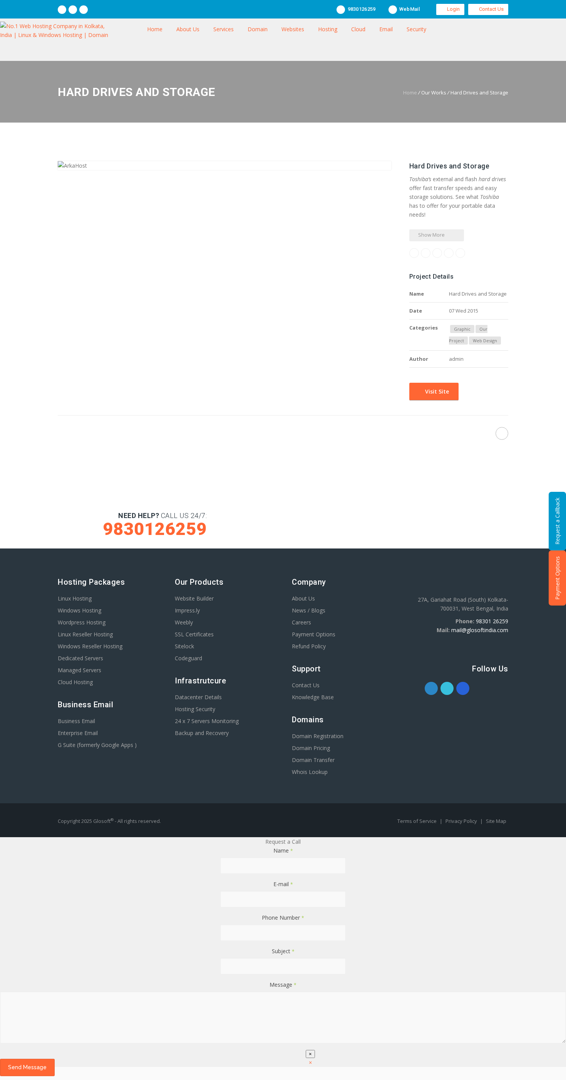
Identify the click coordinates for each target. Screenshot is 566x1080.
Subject (283, 951)
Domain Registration (317, 736)
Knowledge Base (313, 697)
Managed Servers (79, 670)
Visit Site (436, 391)
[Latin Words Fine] (502, 433)
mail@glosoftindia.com (479, 630)
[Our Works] (276, 435)
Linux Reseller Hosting (85, 634)
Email (386, 29)
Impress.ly (187, 610)
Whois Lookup (310, 772)
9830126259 (360, 9)
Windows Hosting (79, 610)
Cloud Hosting (75, 682)
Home (154, 29)
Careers (301, 622)
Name (283, 850)
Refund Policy (309, 646)
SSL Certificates (194, 634)
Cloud (358, 29)
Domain (258, 29)
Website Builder (194, 598)
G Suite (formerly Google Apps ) (97, 745)
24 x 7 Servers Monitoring (207, 721)
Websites (292, 29)
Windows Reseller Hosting (90, 646)
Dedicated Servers (80, 658)
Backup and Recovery (202, 733)
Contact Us (490, 9)
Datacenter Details (198, 697)
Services (223, 29)
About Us (187, 29)
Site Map (496, 821)
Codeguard (188, 658)
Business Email (76, 721)
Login (452, 9)
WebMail (409, 9)
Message (283, 984)
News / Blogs (308, 610)
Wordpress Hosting (81, 622)
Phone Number (283, 917)
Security (416, 29)
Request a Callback (557, 521)
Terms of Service (417, 821)
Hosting (327, 29)
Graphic (462, 329)
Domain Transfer (313, 760)
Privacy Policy (461, 821)
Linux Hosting (75, 598)
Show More (431, 234)
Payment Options (313, 634)
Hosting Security (195, 709)
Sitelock (184, 646)
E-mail (283, 884)
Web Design (485, 340)
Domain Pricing (311, 748)
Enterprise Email (78, 733)
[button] (310, 1062)
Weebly (184, 622)
